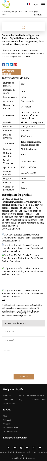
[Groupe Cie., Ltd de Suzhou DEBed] (9, 4)
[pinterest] (21, 448)
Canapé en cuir (11, 431)
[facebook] (8, 448)
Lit (5, 416)
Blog (20, 399)
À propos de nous (26, 396)
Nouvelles (8, 399)
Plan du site (9, 403)
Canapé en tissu (11, 427)
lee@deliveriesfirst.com (26, 458)
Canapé (7, 420)
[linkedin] (27, 448)
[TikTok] (33, 448)
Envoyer (24, 376)
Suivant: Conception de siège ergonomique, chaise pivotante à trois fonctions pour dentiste (20, 314)
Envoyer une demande (8, 72)
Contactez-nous (39, 399)
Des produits (17, 11)
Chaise (7, 424)
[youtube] (40, 448)
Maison (7, 11)
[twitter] (15, 448)
